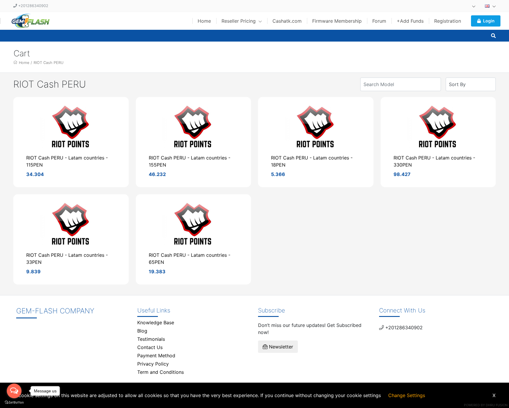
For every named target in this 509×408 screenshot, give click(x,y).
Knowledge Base (155, 322)
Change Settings (406, 395)
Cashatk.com (287, 21)
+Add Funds (410, 21)
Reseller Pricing (239, 21)
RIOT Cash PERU (48, 62)
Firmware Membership (337, 21)
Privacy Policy (153, 364)
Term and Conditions (160, 372)
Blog (142, 331)
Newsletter (280, 347)
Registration (447, 21)
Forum (379, 21)
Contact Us (150, 347)
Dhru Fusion (497, 405)
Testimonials (151, 339)
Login (489, 20)
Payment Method (156, 355)
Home (204, 21)
